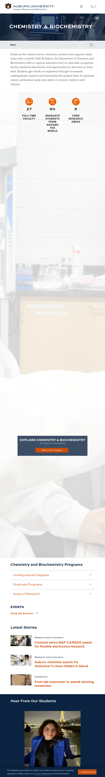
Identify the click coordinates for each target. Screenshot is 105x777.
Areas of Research (26, 594)
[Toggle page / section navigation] (91, 44)
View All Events (21, 613)
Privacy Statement (42, 773)
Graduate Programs (27, 584)
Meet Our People (52, 450)
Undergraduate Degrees (31, 575)
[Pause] (97, 18)
